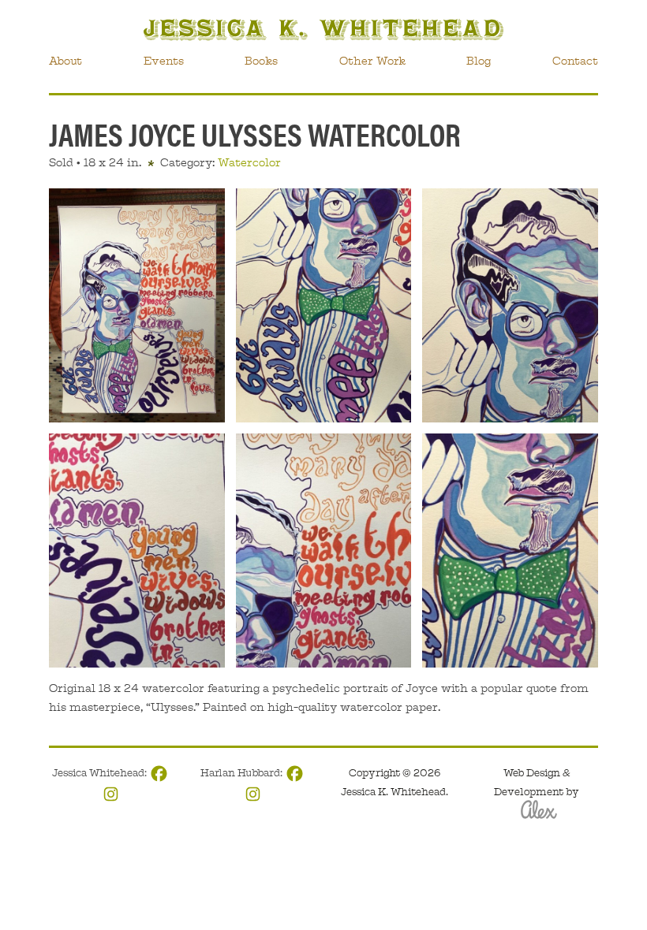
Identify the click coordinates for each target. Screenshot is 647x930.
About (65, 61)
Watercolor (249, 162)
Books (261, 61)
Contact (575, 61)
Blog (478, 61)
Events (164, 61)
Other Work (372, 61)
